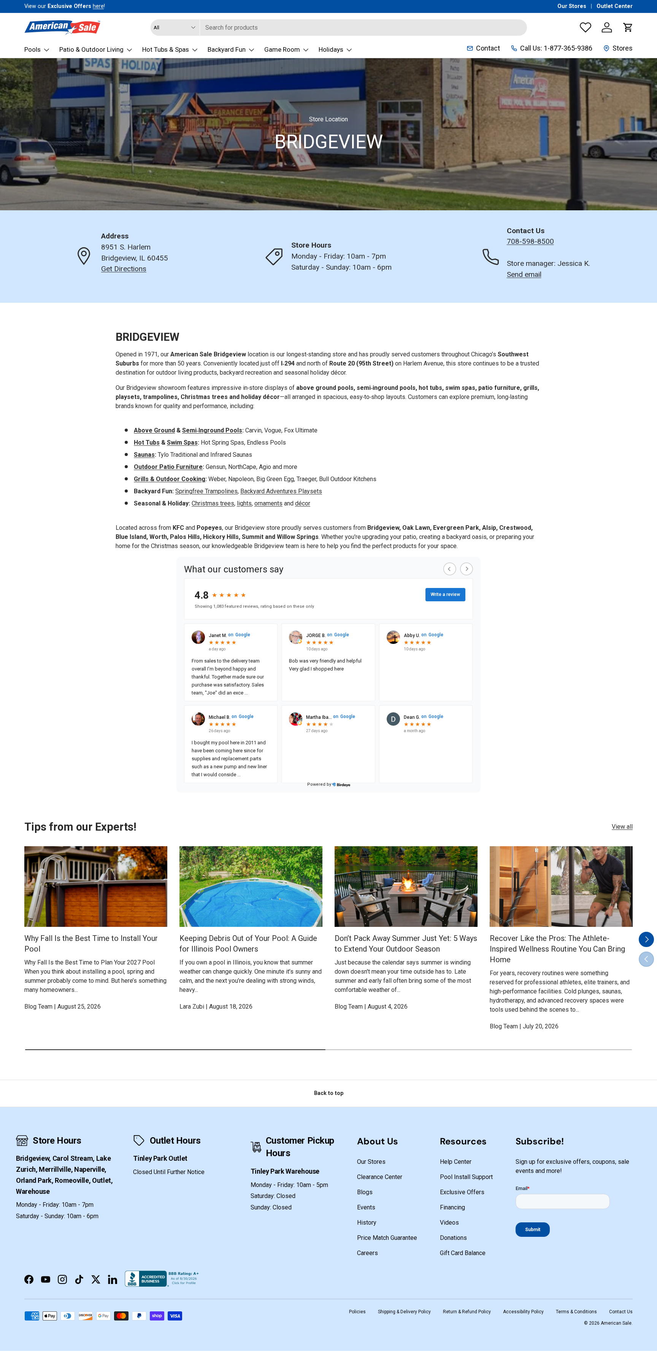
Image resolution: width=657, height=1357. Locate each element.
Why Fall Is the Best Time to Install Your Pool (91, 943)
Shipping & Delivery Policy (404, 1311)
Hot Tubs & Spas (165, 49)
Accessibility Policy (523, 1311)
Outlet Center (615, 6)
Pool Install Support (466, 1177)
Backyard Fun (227, 49)
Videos (449, 1222)
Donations (453, 1237)
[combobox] (339, 27)
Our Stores (571, 6)
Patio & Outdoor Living (91, 49)
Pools (32, 49)
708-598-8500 (530, 241)
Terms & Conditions (576, 1311)
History (366, 1222)
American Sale (616, 1323)
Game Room (282, 49)
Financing (452, 1207)
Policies (357, 1311)
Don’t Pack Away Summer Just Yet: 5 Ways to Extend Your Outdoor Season (406, 943)
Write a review (445, 594)
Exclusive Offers (462, 1192)
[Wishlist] (585, 27)
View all (622, 826)
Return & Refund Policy (467, 1311)
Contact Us (621, 1311)
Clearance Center (379, 1177)
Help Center (455, 1161)
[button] (628, 27)
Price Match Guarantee (387, 1237)
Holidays (331, 49)
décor (302, 503)
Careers (367, 1253)
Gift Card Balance (463, 1253)
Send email (524, 274)
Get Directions (123, 268)
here (98, 6)
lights (244, 503)
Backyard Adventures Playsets (281, 491)
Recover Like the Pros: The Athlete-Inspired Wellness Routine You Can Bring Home (557, 949)
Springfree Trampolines (206, 491)
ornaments (268, 503)
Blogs (365, 1192)
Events (366, 1207)
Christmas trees (213, 503)
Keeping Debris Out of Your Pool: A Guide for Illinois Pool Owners (248, 943)
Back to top (328, 1093)
